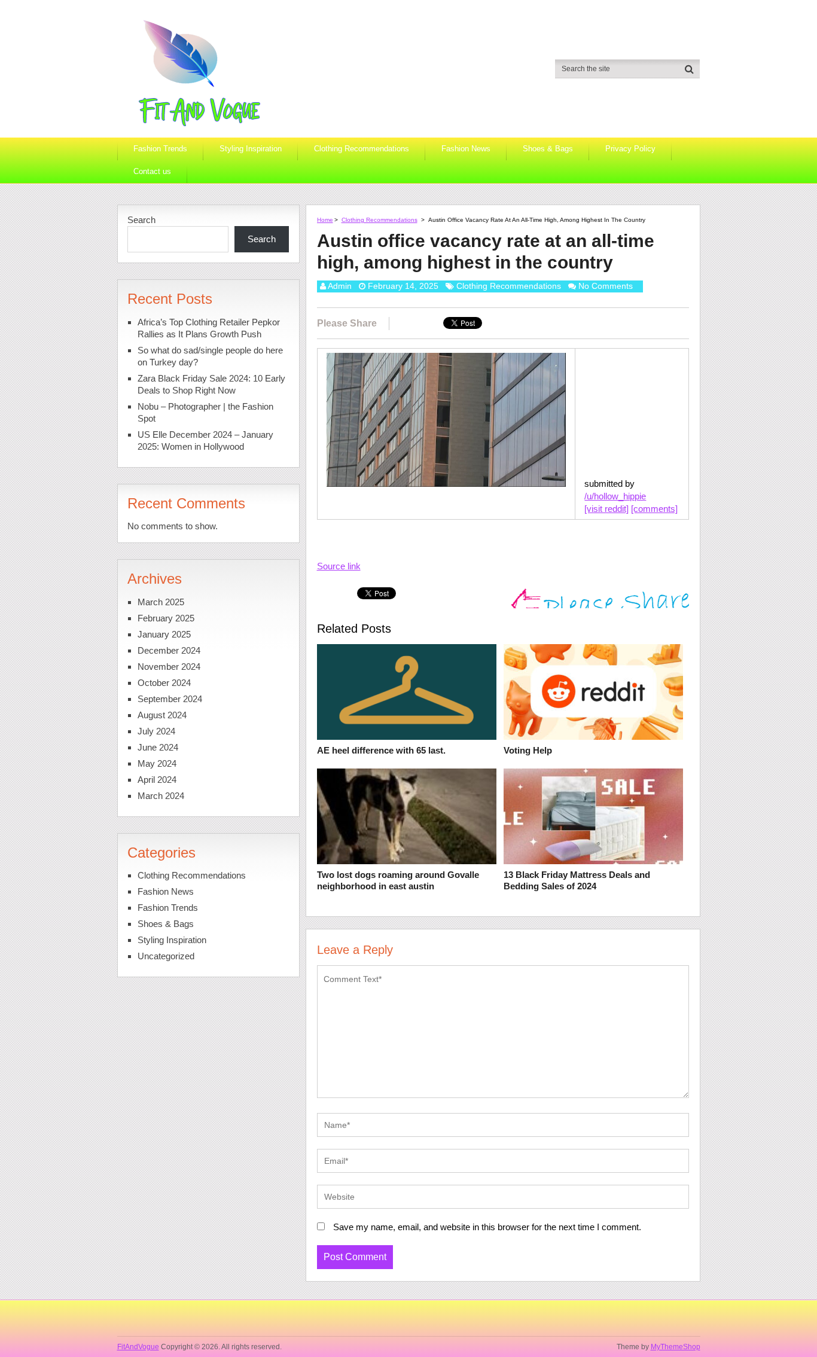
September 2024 (170, 699)
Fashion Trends (160, 148)
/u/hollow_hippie (615, 496)
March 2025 (161, 602)
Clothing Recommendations (361, 148)
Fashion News (465, 148)
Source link (339, 566)
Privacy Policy (630, 148)
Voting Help (528, 750)
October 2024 (164, 683)
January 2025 (164, 634)
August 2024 (162, 715)
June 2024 (158, 747)
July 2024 (156, 731)
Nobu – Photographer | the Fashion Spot (205, 412)
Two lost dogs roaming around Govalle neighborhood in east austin (398, 881)
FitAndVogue (138, 1347)
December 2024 (169, 650)
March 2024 (161, 796)
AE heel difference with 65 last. (381, 750)
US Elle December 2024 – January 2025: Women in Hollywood (205, 440)
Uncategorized (166, 956)
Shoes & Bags (548, 148)
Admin (340, 286)
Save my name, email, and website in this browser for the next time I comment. (487, 1227)
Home (325, 219)
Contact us (152, 171)
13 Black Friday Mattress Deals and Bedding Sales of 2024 (577, 881)
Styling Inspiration (251, 148)
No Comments (605, 286)
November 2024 (169, 666)
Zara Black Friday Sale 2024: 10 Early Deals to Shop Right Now (211, 384)
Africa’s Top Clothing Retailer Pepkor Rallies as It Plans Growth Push (209, 328)
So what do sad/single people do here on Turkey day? (210, 356)
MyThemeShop (675, 1347)
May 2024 (157, 763)
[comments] (654, 509)
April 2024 (157, 779)
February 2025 (166, 618)
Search (141, 220)
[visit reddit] (606, 509)
